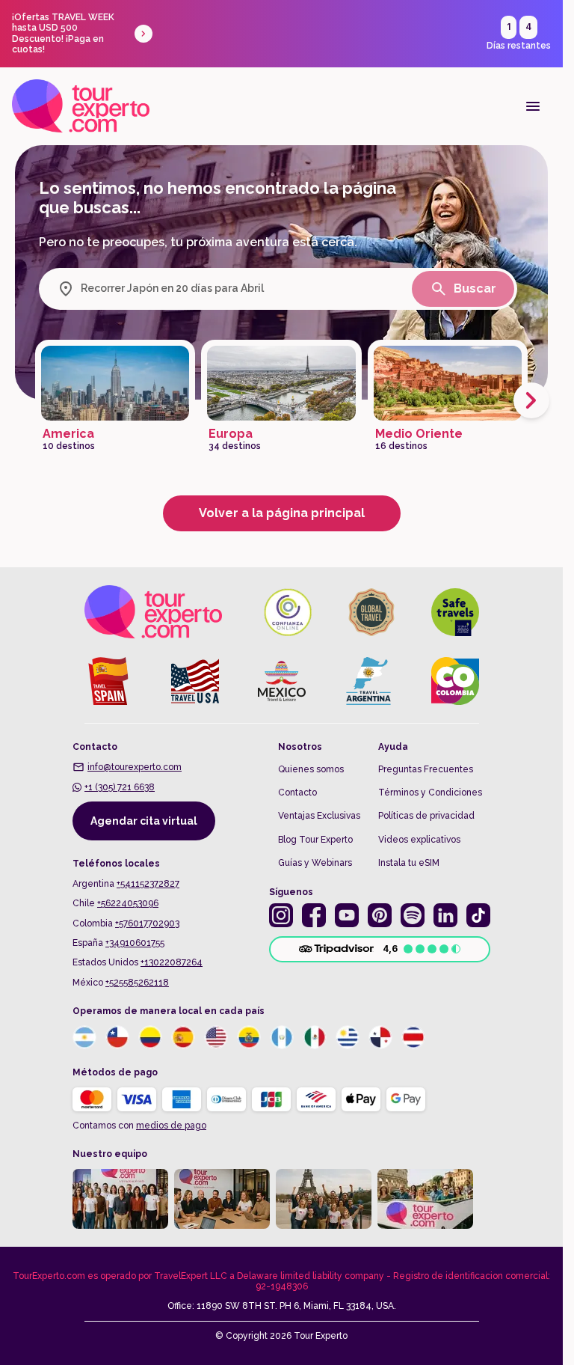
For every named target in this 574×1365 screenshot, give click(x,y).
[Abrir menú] (533, 106)
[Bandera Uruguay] (347, 1037)
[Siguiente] (531, 400)
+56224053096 (127, 903)
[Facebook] (314, 915)
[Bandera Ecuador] (249, 1037)
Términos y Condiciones (430, 792)
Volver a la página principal (282, 513)
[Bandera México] (315, 1037)
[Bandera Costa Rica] (413, 1037)
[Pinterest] (380, 915)
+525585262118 (137, 982)
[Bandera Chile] (117, 1037)
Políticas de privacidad (426, 815)
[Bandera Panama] (380, 1037)
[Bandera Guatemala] (282, 1037)
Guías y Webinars (315, 863)
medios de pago (171, 1125)
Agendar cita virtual (143, 821)
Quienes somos (311, 769)
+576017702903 (147, 923)
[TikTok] (478, 915)
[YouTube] (347, 915)
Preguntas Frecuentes (425, 769)
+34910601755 (134, 943)
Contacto (297, 792)
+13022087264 (172, 962)
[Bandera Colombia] (150, 1037)
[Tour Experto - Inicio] (80, 106)
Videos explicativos (419, 839)
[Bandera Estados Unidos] (216, 1037)
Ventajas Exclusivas (319, 815)
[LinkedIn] (445, 915)
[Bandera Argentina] (84, 1037)
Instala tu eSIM (408, 863)
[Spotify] (413, 915)
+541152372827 (148, 884)
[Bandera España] (183, 1037)
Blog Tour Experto (315, 839)
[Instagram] (281, 915)
